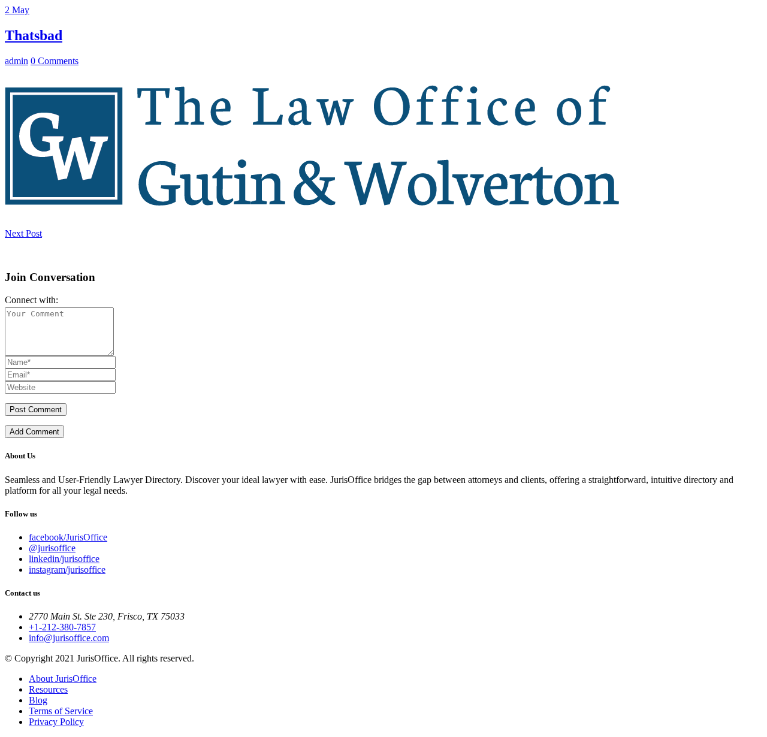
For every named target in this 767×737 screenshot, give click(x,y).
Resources (48, 689)
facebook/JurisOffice (68, 537)
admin (16, 61)
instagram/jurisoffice (67, 569)
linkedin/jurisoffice (64, 559)
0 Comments (54, 61)
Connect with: (31, 300)
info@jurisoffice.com (69, 638)
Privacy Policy (56, 722)
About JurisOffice (62, 678)
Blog (38, 700)
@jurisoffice (52, 548)
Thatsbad (33, 35)
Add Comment (34, 431)
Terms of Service (61, 711)
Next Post (23, 233)
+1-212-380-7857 (62, 627)
